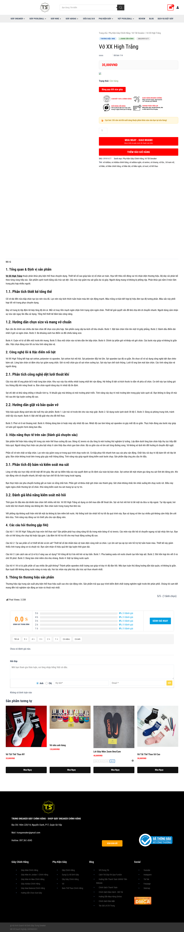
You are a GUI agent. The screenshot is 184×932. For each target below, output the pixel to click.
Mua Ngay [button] (27, 770)
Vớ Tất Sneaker (138, 33)
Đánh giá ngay (160, 621)
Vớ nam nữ (169, 162)
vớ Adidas (107, 162)
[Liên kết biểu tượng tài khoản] (177, 7)
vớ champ (154, 162)
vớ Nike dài (126, 166)
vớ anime (146, 162)
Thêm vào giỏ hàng (138, 152)
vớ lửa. (162, 162)
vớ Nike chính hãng (113, 166)
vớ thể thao (153, 166)
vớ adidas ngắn (135, 162)
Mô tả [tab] (8, 261)
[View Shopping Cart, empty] (170, 7)
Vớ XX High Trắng (14, 276)
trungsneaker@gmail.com (28, 832)
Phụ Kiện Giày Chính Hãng (119, 33)
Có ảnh (77, 639)
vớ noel (145, 166)
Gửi (169, 683)
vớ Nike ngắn (136, 166)
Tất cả (16, 639)
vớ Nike (102, 166)
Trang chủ (103, 33)
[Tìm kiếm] (120, 7)
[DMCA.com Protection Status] (142, 900)
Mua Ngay (115, 770)
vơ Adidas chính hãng (120, 162)
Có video (66, 639)
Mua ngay (138, 141)
